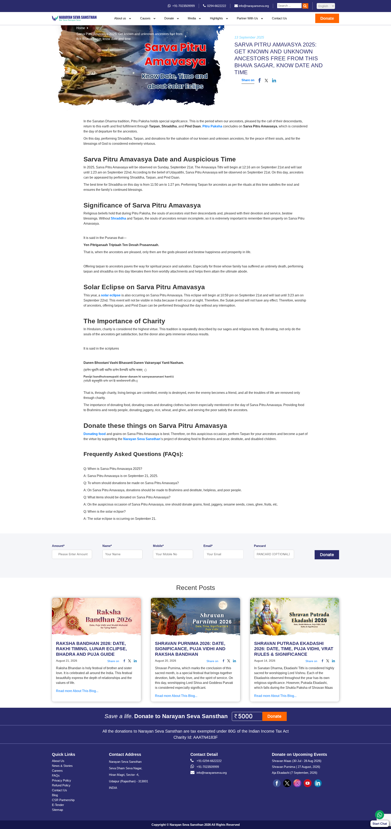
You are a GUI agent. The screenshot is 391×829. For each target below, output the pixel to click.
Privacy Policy (61, 780)
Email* (208, 546)
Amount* (58, 546)
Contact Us (279, 18)
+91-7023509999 (208, 766)
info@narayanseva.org (212, 772)
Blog (55, 795)
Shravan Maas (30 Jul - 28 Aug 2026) (296, 761)
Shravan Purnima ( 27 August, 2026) (296, 766)
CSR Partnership (63, 800)
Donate (169, 18)
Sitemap (57, 809)
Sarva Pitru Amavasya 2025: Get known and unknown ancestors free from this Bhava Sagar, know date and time (129, 36)
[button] (266, 80)
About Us (58, 761)
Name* (107, 546)
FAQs (56, 775)
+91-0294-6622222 (209, 761)
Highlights (216, 18)
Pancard (260, 546)
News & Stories (62, 765)
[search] (305, 6)
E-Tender (58, 805)
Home (80, 28)
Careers (57, 770)
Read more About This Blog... (77, 691)
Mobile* (158, 546)
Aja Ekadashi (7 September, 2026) (294, 772)
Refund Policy (61, 785)
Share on (248, 80)
